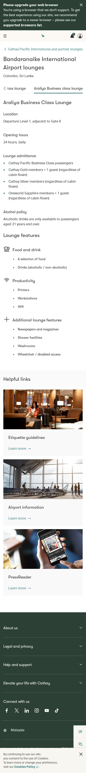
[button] (4, 88)
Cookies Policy (24, 766)
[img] (81, 4)
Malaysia (17, 730)
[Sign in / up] (80, 35)
